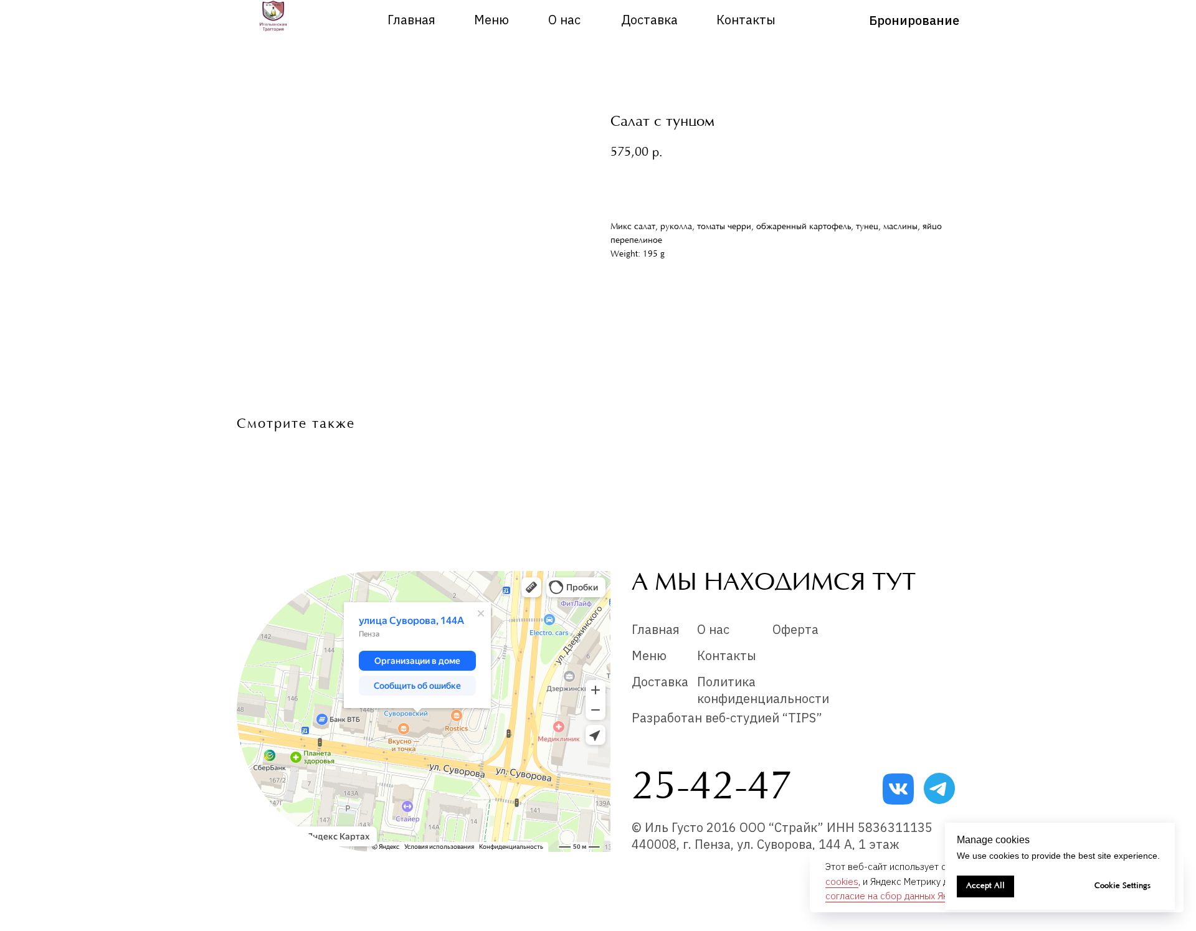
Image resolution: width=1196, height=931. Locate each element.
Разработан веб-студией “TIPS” (727, 717)
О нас (564, 19)
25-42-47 (712, 789)
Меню (491, 19)
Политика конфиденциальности (763, 690)
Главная (411, 19)
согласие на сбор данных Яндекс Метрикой (919, 896)
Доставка (649, 19)
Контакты (746, 19)
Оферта (795, 629)
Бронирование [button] (914, 20)
